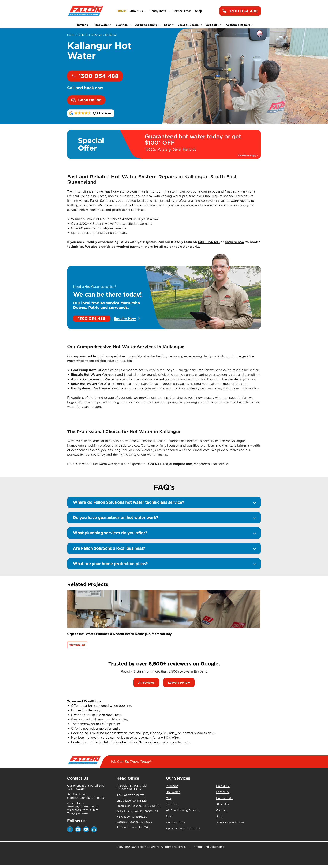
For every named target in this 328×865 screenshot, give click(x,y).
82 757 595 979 (134, 795)
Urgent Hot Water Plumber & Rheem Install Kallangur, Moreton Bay (119, 634)
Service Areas (182, 11)
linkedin (94, 829)
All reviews (146, 682)
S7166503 (151, 811)
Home (70, 35)
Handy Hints (158, 11)
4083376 (146, 821)
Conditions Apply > (248, 155)
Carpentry (212, 24)
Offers (122, 11)
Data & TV (223, 786)
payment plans (141, 246)
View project (77, 645)
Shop (198, 11)
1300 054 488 (243, 11)
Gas (168, 798)
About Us (136, 11)
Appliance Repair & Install (183, 828)
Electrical (122, 24)
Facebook (70, 829)
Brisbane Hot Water (90, 35)
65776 (156, 805)
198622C (141, 816)
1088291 (142, 800)
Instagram (78, 829)
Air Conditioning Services (183, 810)
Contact (221, 810)
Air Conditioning (146, 24)
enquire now (234, 242)
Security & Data (188, 24)
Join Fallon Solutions (230, 822)
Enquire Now (125, 318)
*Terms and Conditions (209, 846)
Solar (167, 24)
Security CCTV (175, 822)
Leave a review (179, 682)
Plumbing (82, 24)
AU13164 (144, 827)
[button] (90, 113)
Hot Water (102, 24)
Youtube (86, 829)
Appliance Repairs (238, 24)
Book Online (89, 100)
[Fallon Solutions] (85, 11)
